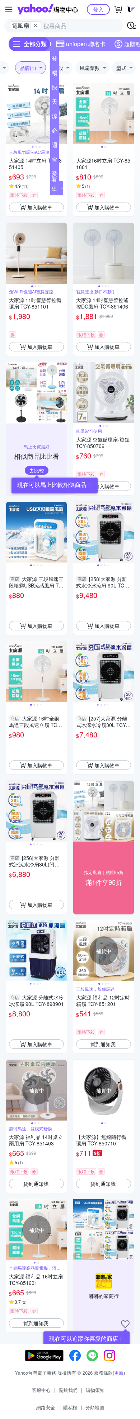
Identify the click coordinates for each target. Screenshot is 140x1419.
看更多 (54, 188)
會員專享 (54, 161)
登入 (98, 9)
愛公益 (54, 175)
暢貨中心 (54, 74)
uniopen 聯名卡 (86, 44)
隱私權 (70, 1407)
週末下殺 (54, 146)
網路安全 (45, 1407)
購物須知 (95, 1390)
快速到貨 (54, 88)
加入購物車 (39, 207)
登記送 (54, 60)
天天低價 (54, 103)
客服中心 (41, 1390)
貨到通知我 (103, 1044)
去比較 (36, 470)
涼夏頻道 (54, 117)
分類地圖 (94, 1407)
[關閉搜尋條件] (35, 25)
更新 (118, 1372)
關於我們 (68, 1390)
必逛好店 (54, 132)
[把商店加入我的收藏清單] (125, 1324)
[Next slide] (62, 114)
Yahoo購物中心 (47, 9)
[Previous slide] (10, 114)
